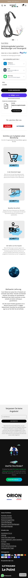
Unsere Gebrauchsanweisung (8, 546)
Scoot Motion (4, 43)
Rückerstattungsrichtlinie (7, 520)
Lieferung (3, 535)
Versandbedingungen (6, 522)
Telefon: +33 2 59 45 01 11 (14, 1)
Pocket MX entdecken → (14, 479)
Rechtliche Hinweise (6, 516)
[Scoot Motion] (14, 5)
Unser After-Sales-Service (8, 537)
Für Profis (3, 542)
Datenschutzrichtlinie (6, 518)
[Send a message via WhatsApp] (2, 575)
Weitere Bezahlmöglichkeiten (14, 98)
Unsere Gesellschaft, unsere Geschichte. (11, 540)
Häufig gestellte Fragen (7, 548)
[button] (2, 5)
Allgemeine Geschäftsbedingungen (10, 524)
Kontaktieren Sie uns (6, 533)
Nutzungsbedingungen (7, 526)
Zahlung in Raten (5, 544)
